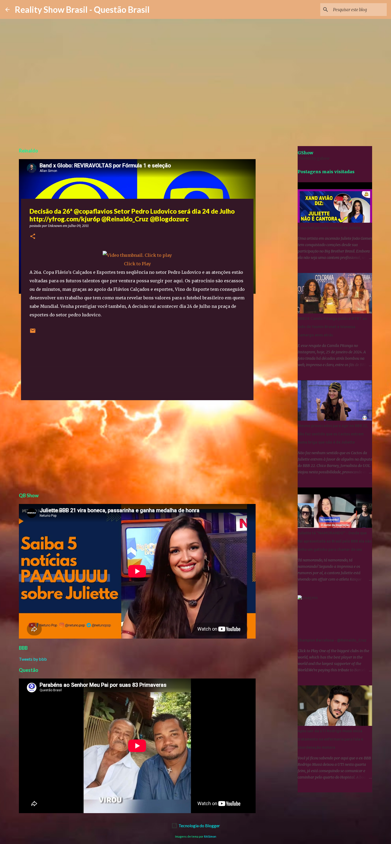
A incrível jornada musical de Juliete (329, 228)
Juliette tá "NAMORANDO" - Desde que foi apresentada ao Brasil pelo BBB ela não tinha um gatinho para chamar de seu (335, 541)
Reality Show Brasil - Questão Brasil (82, 9)
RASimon (210, 836)
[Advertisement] (137, 445)
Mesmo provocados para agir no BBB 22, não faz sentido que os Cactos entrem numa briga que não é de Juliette (333, 434)
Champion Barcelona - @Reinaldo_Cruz (332, 640)
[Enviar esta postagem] (33, 333)
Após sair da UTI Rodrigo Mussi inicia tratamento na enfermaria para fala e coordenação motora (330, 739)
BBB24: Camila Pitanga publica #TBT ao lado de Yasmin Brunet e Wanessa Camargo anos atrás (332, 326)
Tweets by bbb (33, 658)
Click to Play (137, 263)
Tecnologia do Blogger (199, 825)
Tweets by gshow (314, 158)
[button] (33, 236)
